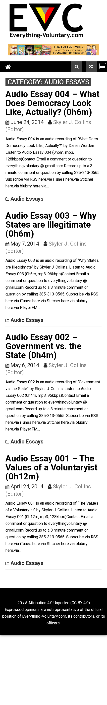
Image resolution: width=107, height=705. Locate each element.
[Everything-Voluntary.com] (8, 66)
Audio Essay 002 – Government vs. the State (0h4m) (43, 346)
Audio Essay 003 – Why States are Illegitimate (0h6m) (50, 225)
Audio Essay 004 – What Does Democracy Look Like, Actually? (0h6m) (52, 103)
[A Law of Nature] (91, 66)
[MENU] (102, 66)
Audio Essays (27, 199)
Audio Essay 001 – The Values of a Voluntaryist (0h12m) (51, 467)
